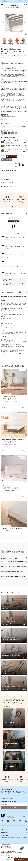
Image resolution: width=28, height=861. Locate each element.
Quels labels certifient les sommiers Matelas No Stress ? (13, 577)
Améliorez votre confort (8, 137)
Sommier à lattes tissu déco (9, 396)
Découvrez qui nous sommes (7, 798)
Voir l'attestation (14, 221)
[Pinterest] (14, 821)
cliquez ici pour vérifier (14, 839)
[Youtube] (8, 821)
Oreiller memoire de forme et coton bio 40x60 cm (13, 483)
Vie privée (9, 814)
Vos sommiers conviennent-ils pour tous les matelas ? (12, 572)
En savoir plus (7, 201)
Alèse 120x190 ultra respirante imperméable (13, 528)
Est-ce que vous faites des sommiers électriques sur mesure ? (13, 562)
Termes (14, 814)
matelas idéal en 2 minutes (15, 1)
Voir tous (23, 701)
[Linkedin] (26, 821)
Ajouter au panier (12, 156)
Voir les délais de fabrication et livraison (17, 355)
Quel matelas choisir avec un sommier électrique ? (13, 567)
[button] (22, 4)
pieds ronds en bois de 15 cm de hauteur (14, 107)
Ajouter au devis (6, 159)
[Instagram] (20, 821)
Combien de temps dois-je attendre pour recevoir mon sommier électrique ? (11, 557)
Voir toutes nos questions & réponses (18, 582)
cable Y (13, 100)
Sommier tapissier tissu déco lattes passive (13, 439)
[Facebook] (2, 821)
